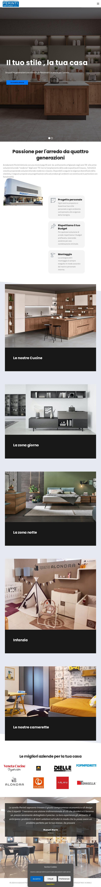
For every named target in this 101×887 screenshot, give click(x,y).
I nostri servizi (12, 61)
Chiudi (50, 879)
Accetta (36, 879)
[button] (48, 839)
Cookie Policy (50, 884)
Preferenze (64, 879)
